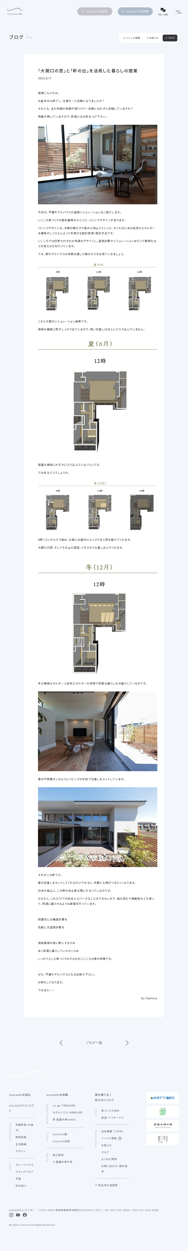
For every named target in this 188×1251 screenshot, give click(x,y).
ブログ (16, 37)
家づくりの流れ (110, 1110)
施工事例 (58, 1155)
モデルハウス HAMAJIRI (68, 1112)
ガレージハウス (25, 1164)
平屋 (18, 1178)
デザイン (21, 1151)
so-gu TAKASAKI (64, 1105)
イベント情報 (133, 38)
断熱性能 (21, 1137)
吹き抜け (21, 1185)
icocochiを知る (97, 11)
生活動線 (21, 1144)
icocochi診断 (61, 1141)
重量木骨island (66, 1119)
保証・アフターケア (112, 1117)
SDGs (119, 1131)
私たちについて (104, 1100)
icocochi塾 (60, 1134)
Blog (29, 37)
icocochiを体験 (137, 11)
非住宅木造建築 (108, 1185)
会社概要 (107, 1131)
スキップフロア (24, 1171)
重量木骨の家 (64, 1161)
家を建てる (102, 1095)
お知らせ (154, 38)
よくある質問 (109, 1159)
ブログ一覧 (94, 1042)
